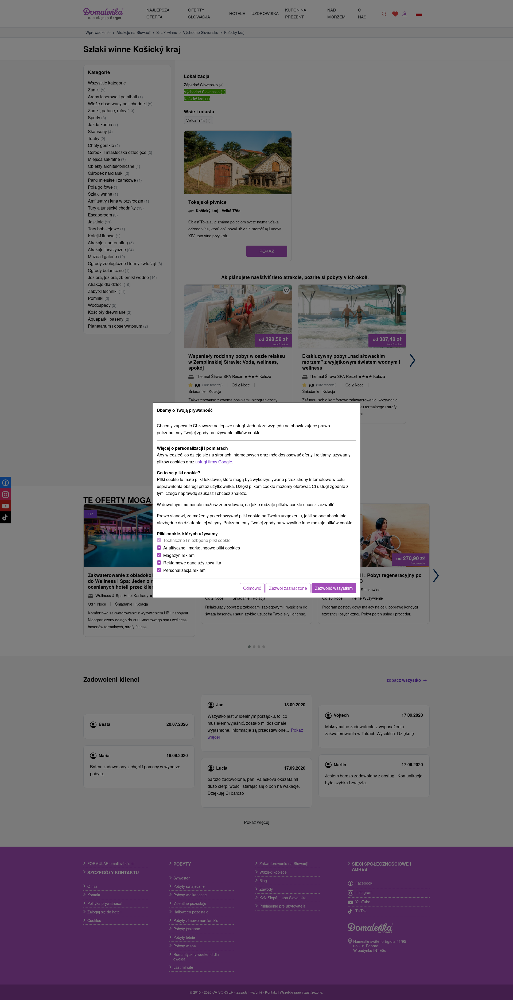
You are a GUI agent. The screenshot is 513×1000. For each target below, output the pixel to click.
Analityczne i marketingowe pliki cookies (201, 548)
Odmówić (252, 588)
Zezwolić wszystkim (334, 588)
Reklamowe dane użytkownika (192, 563)
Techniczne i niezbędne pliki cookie (197, 540)
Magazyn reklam (179, 555)
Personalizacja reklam (184, 570)
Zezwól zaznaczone (288, 588)
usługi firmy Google (213, 462)
